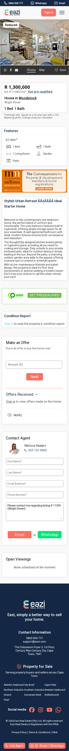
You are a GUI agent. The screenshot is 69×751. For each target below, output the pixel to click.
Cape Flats (50, 684)
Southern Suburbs (34, 689)
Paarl (6, 699)
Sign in (8, 324)
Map (42, 69)
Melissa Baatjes (35, 445)
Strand (7, 694)
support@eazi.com (34, 641)
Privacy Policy (19, 732)
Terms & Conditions (39, 732)
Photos (31, 69)
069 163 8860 (37, 450)
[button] (65, 23)
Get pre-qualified (40, 92)
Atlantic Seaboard (14, 684)
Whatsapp (41, 3)
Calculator (47, 117)
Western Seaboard (54, 689)
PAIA (55, 732)
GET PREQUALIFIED (44, 295)
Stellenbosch (51, 694)
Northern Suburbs (13, 689)
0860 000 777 (15, 3)
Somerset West (32, 694)
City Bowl (29, 684)
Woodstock (28, 98)
